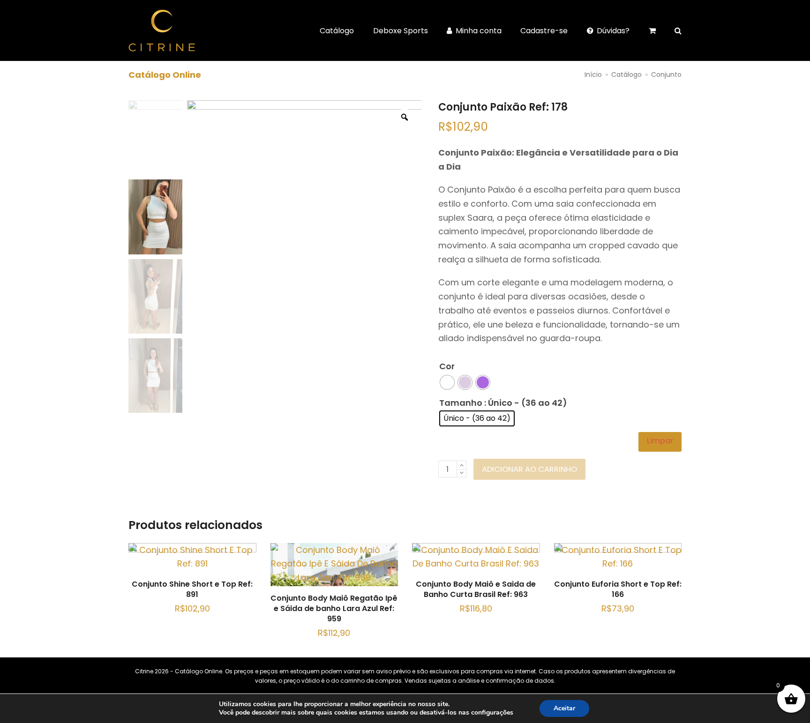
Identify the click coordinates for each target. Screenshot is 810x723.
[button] (678, 30)
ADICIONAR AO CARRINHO (529, 469)
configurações (492, 712)
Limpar (660, 440)
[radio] (447, 382)
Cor (447, 366)
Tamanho (460, 403)
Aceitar (564, 708)
